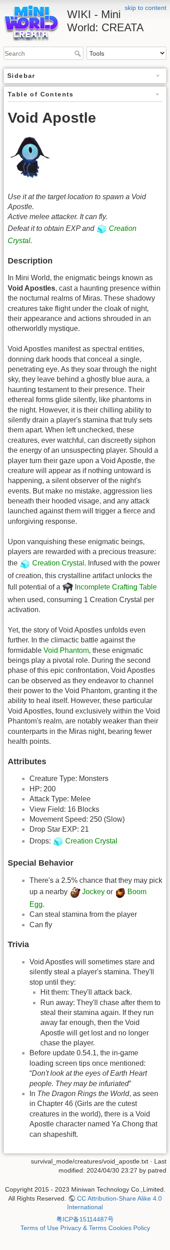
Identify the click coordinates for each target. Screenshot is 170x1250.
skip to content (145, 7)
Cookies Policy (129, 1227)
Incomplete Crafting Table (116, 587)
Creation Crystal (58, 563)
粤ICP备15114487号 (85, 1219)
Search (78, 53)
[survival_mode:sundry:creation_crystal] (101, 228)
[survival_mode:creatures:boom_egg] (120, 892)
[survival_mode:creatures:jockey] (74, 892)
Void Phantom (66, 650)
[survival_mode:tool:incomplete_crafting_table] (67, 587)
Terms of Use (39, 1227)
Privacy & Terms (83, 1227)
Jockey (93, 892)
